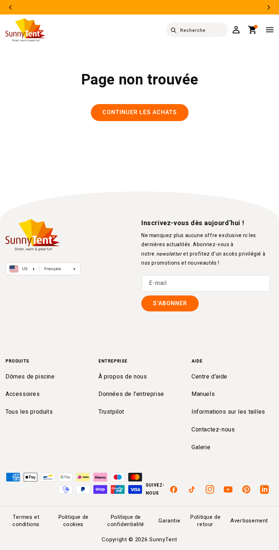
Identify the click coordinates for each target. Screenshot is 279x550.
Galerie (200, 447)
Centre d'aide (209, 376)
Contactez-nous (213, 429)
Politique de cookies (73, 520)
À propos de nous (122, 376)
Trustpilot (111, 412)
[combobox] (197, 29)
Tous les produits (29, 412)
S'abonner (170, 303)
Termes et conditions (26, 520)
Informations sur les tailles (228, 412)
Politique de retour (205, 520)
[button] (253, 30)
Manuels (203, 394)
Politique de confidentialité (125, 520)
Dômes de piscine (30, 376)
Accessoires (22, 394)
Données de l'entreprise (131, 394)
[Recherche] (174, 30)
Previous (10, 7)
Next (269, 7)
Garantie (169, 521)
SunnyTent (163, 539)
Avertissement (249, 521)
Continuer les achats (139, 112)
